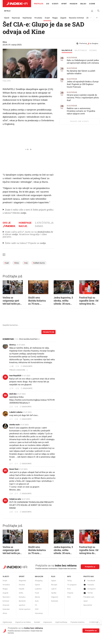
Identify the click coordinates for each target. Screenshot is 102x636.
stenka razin (14, 425)
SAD (7, 263)
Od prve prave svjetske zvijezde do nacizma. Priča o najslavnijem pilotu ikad (83, 96)
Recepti (54, 585)
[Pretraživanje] (97, 11)
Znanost (6, 605)
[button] (6, 286)
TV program (71, 585)
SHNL (21, 593)
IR (5, 377)
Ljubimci (38, 589)
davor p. (12, 345)
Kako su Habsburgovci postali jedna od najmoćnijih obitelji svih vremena (83, 60)
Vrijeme (70, 593)
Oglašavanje (7, 622)
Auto (37, 601)
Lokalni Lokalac (16, 412)
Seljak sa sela (15, 499)
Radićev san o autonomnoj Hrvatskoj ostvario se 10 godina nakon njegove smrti (81, 110)
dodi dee (13, 394)
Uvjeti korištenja (61, 622)
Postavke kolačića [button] (77, 622)
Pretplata (38, 4)
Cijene (92, 4)
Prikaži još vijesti (79, 121)
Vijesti (55, 4)
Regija (55, 18)
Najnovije (16, 18)
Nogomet (22, 581)
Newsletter (87, 605)
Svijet (47, 18)
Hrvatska (38, 18)
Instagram (91, 589)
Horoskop (39, 613)
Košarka (22, 597)
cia (25, 263)
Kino (69, 589)
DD (5, 395)
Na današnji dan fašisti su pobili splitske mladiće (81, 71)
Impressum (47, 622)
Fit (36, 605)
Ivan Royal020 (15, 375)
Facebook (91, 581)
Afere (5, 613)
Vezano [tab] (93, 50)
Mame (37, 597)
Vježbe (53, 593)
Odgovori (54, 597)
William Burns (39, 263)
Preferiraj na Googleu (88, 43)
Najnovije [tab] (67, 50)
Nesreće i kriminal (76, 18)
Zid (47, 4)
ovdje (15, 234)
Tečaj (69, 581)
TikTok (90, 593)
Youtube (90, 585)
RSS (69, 597)
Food (37, 593)
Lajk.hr (54, 589)
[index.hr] (17, 3)
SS (5, 500)
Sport (64, 4)
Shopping (38, 581)
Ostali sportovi (24, 609)
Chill (36, 609)
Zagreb (63, 18)
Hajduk (21, 589)
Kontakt (37, 622)
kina (16, 263)
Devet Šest (13, 469)
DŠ (5, 470)
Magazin (39, 576)
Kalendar (6, 609)
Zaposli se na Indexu (23, 622)
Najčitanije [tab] (81, 50)
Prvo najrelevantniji (28, 339)
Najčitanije (27, 18)
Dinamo (22, 585)
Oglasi (83, 4)
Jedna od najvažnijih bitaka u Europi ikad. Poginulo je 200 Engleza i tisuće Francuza (83, 83)
